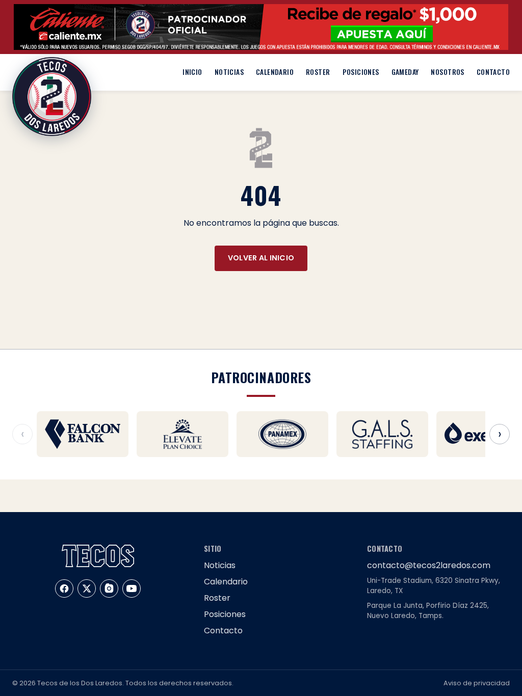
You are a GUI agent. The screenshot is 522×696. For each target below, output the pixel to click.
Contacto (493, 72)
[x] (86, 588)
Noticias (229, 72)
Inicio (192, 72)
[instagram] (109, 588)
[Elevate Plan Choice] (182, 434)
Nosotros (447, 72)
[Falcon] (82, 434)
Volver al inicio (261, 258)
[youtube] (131, 588)
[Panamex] (282, 434)
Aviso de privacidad (476, 683)
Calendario (275, 72)
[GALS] (382, 434)
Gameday (405, 72)
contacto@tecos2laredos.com (428, 565)
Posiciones (361, 72)
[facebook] (64, 588)
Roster (318, 72)
